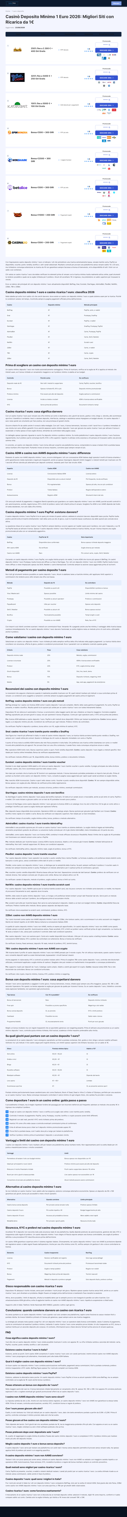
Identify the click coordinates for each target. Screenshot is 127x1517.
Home (8, 11)
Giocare (116, 3)
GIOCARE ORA (105, 50)
